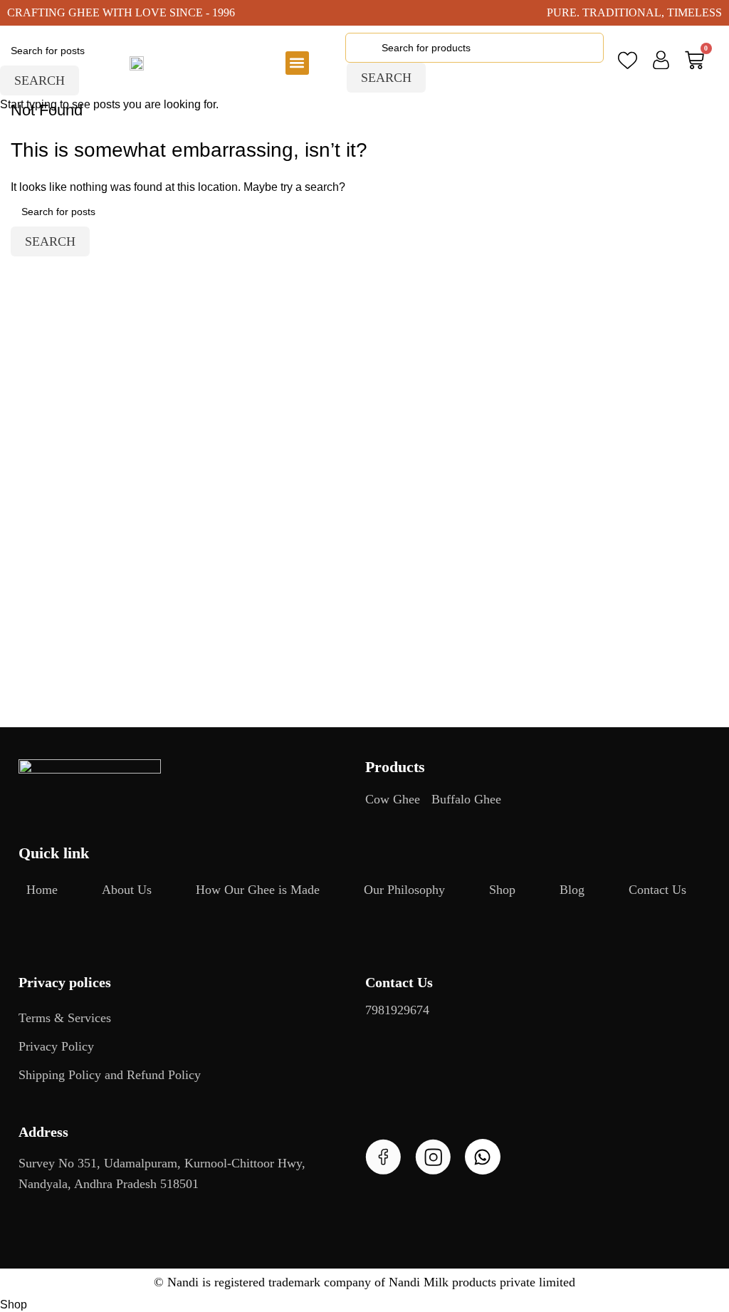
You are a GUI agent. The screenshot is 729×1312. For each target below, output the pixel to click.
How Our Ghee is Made (258, 890)
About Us (127, 890)
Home (42, 890)
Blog (572, 890)
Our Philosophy (404, 890)
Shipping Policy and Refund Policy (110, 1075)
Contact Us (657, 890)
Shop (502, 890)
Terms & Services (65, 1018)
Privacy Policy (56, 1046)
